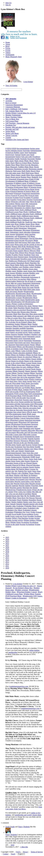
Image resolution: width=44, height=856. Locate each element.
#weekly (8, 518)
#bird (23, 173)
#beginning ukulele (35, 169)
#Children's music (20, 183)
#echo (27, 226)
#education (9, 228)
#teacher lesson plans (21, 484)
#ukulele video (10, 506)
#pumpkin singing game (14, 428)
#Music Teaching (36, 373)
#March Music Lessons (21, 326)
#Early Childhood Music (32, 212)
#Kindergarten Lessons (13, 298)
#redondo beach (18, 437)
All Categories (10, 99)
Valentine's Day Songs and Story (17, 140)
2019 (7, 550)
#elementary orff (11, 236)
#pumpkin (21, 426)
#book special (15, 177)
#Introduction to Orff (12, 285)
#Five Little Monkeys (24, 249)
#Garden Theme (17, 255)
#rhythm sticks (10, 445)
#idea (29, 279)
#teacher (32, 479)
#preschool (9, 416)
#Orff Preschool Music (13, 396)
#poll (39, 408)
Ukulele (8, 137)
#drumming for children (22, 208)
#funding (38, 253)
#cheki (31, 179)
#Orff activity (38, 390)
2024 (7, 539)
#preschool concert (20, 416)
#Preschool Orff (24, 422)
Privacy (25, 852)
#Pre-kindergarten (15, 414)
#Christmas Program (17, 189)
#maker (17, 324)
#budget (23, 177)
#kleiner (35, 306)
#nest (11, 381)
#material (33, 326)
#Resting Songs (34, 441)
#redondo (8, 437)
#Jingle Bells (16, 287)
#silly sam (14, 451)
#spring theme (10, 469)
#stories (8, 473)
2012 (7, 564)
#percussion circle (27, 404)
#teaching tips (27, 488)
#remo (7, 439)
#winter (31, 518)
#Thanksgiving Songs (23, 490)
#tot (27, 498)
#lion (19, 314)
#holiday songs (10, 275)
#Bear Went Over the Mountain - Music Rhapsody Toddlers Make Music (22, 166)
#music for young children (21, 359)
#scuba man (9, 447)
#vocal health (16, 514)
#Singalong (9, 455)
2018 (7, 552)
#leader (27, 308)
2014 (7, 560)
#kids (25, 289)
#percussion (37, 402)
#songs (27, 461)
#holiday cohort (28, 267)
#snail (38, 457)
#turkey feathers (17, 502)
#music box (38, 349)
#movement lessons (22, 345)
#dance (7, 202)
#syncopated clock (22, 479)
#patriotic (37, 400)
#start (39, 471)
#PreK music (31, 414)
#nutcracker (9, 385)
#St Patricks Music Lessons (25, 469)
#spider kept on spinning (20, 467)
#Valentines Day (20, 512)
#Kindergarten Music (23, 294)
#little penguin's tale (20, 316)
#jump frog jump (28, 287)
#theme (34, 494)
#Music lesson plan (18, 365)
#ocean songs (19, 385)
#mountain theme (29, 338)
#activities (26, 151)
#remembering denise (32, 437)
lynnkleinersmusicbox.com (18, 686)
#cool (21, 198)
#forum (11, 253)
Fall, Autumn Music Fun (14, 111)
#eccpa (22, 226)
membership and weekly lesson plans (28, 815)
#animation (32, 153)
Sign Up (8, 3)
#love (20, 318)
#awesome (31, 159)
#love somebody (28, 318)
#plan (40, 406)
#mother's (27, 334)
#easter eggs (9, 224)
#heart (12, 265)
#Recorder (31, 430)
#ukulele (19, 504)
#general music (23, 257)
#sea (24, 447)
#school (35, 445)
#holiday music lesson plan (26, 271)
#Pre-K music (32, 412)
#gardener (27, 255)
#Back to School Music (23, 163)
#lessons (33, 312)
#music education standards (22, 353)
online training (34, 650)
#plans (15, 408)
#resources (24, 441)
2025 (7, 537)
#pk (28, 406)
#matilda (40, 326)
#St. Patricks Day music (23, 471)
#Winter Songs (15, 522)
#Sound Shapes (31, 463)
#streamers (9, 477)
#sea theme (30, 447)
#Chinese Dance (15, 185)
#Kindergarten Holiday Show (26, 296)
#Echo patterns (35, 226)
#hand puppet (35, 261)
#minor (7, 334)
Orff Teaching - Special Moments (17, 123)
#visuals (39, 512)
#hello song (24, 265)
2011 (7, 566)
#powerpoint (27, 410)
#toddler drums (35, 496)
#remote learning (34, 439)
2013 (7, 562)
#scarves (28, 445)
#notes (27, 383)
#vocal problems (27, 514)
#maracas (8, 326)
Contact (5, 854)
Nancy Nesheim (24, 827)
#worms (22, 524)
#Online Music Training (20, 390)
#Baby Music (29, 161)
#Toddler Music (11, 498)
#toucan (32, 498)
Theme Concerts (11, 135)
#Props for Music (11, 426)
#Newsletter (16, 383)
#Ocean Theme (29, 385)
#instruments (35, 283)
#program (34, 424)
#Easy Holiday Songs (22, 224)
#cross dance (21, 200)
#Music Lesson (25, 363)
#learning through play (34, 310)
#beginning (9, 169)
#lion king (25, 314)
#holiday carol (17, 267)
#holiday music (10, 271)
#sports (31, 467)
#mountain (9, 336)
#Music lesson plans (32, 365)
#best (38, 171)
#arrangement (10, 157)
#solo (36, 459)
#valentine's (9, 508)
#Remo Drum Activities (18, 439)
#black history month (18, 175)
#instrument (26, 283)
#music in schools (17, 361)
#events (22, 240)
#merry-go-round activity (19, 332)
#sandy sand (20, 445)
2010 (7, 568)
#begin (36, 167)
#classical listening (16, 191)
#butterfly (35, 177)
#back (12, 163)
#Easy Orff (16, 226)
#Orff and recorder (12, 392)
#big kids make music (13, 173)
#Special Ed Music (18, 465)
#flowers (33, 251)
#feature (14, 247)
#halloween (13, 261)
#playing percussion (29, 408)
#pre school (17, 412)
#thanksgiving (10, 490)
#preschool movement (32, 420)
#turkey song (27, 502)
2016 (7, 556)
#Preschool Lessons (17, 420)
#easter (39, 222)
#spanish (8, 465)
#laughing (21, 308)
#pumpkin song (28, 428)
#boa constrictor (36, 175)
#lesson (8, 312)
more (12, 845)
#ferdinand (30, 247)
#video (33, 512)
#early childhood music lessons (28, 216)
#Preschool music (11, 422)
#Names (13, 379)
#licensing (9, 314)
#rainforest (16, 430)
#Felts (23, 247)
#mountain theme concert (14, 341)
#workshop (25, 522)
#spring (37, 467)
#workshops (34, 522)
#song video (20, 461)
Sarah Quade (10, 827)
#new (16, 381)
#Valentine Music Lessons (33, 506)
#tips (22, 496)
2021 (7, 545)
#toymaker (13, 500)
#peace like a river (11, 402)
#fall (16, 242)
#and (26, 153)
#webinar (37, 516)
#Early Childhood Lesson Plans (21, 211)
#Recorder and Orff (23, 432)
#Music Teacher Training (20, 373)
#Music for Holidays (18, 355)
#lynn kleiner (19, 320)
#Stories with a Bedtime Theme (22, 473)
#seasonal (8, 449)
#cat (40, 177)
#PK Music (34, 406)
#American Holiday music (14, 153)
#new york (36, 381)
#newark (8, 383)
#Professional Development (21, 424)
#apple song (25, 155)
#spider (8, 467)
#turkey (8, 502)
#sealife (37, 447)
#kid (20, 289)
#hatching (33, 263)
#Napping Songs (22, 379)
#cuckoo (30, 200)
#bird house (29, 173)
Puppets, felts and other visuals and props (20, 127)
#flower (26, 251)
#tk (25, 496)
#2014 (9, 148)
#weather (30, 516)
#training (25, 500)
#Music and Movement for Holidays (29, 347)
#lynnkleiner (9, 324)
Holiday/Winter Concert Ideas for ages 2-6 (20, 113)
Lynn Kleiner (28, 82)
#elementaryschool (12, 240)
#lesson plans (25, 312)
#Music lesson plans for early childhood (19, 367)
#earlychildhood (11, 222)
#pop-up (12, 410)
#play (20, 408)
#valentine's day (33, 508)
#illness (33, 279)
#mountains (28, 341)
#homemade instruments (29, 277)
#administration (35, 151)
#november (35, 383)
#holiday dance (16, 269)
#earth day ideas (31, 222)
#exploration (9, 242)
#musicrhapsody (33, 375)
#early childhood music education (17, 214)
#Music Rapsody (19, 371)
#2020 (14, 148)
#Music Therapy (11, 375)
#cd (6, 179)
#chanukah (12, 179)
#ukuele (13, 504)
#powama (19, 410)
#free (17, 253)
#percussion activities (13, 404)
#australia (23, 159)
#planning (9, 408)
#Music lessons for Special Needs (24, 369)
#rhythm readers (33, 443)
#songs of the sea (20, 463)
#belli (23, 171)
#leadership (35, 308)
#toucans (38, 498)
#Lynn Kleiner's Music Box (26, 322)
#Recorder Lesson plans (14, 434)
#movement (9, 343)
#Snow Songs (28, 459)
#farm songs (9, 244)
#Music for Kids (31, 355)
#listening (8, 316)
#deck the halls (35, 202)
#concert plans (33, 195)
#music (32, 345)
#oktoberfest (9, 388)
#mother (20, 334)
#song (13, 461)
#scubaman (18, 447)
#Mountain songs (16, 338)
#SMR (32, 457)
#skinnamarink (16, 457)
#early (17, 210)
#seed (15, 449)
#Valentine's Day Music (13, 510)
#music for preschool (24, 357)
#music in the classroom (32, 361)
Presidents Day (10, 125)
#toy (7, 500)
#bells (28, 171)
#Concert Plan (23, 195)
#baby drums (19, 161)
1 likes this (24, 847)
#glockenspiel (15, 259)
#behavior (9, 171)
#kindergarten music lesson (15, 300)
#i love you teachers (19, 279)
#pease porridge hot (26, 402)
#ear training (9, 210)
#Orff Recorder (27, 396)
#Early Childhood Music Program (17, 218)
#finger (36, 247)
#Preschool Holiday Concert (15, 418)
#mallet (34, 324)
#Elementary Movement (21, 230)
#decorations (9, 204)
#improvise (20, 281)
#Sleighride (26, 457)
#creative (13, 200)
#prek (24, 414)
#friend (21, 253)
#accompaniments (23, 148)
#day (27, 202)
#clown (8, 195)
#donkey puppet (11, 206)
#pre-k (24, 412)
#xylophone (30, 524)
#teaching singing (15, 488)
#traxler (39, 500)
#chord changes (27, 185)
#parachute (18, 400)
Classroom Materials (12, 107)
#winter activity (17, 520)
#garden (8, 255)
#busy (29, 177)
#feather (8, 247)
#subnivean (17, 477)
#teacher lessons (35, 484)
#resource (16, 441)
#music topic (22, 375)
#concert (14, 195)
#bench (33, 171)
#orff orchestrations (35, 394)
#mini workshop (34, 332)
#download (21, 206)
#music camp (10, 351)
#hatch (27, 263)
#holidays (17, 277)
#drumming (9, 208)
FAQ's (18, 852)
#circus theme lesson (32, 189)
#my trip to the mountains (26, 377)
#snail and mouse (11, 459)
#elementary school (12, 238)
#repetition (9, 441)
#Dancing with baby (18, 202)
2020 (7, 548)
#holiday (31, 265)
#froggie (32, 253)
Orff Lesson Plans (11, 121)
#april (32, 155)
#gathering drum (11, 257)
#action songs (35, 148)
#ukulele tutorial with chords (33, 504)
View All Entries (11, 85)
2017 (7, 554)
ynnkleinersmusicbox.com (30, 708)
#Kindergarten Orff (18, 302)
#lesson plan (15, 312)
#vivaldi (8, 514)
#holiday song (34, 273)
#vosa (25, 516)
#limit (15, 314)
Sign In (8, 5)
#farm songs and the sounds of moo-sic (28, 244)
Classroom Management (14, 105)
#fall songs (31, 242)
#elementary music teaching (25, 234)
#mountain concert (20, 336)
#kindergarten (10, 294)
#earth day (21, 222)
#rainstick (23, 430)
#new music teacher (25, 381)
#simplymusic (29, 451)
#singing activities (27, 455)
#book (7, 177)
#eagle (38, 208)
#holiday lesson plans (30, 269)
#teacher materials (11, 486)
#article (18, 157)
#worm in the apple (12, 524)
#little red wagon (33, 316)
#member (8, 328)
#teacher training (24, 486)
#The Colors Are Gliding (22, 492)
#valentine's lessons (30, 510)
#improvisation (10, 281)
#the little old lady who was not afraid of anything (23, 493)
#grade (34, 259)
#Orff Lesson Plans (21, 394)
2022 (7, 543)
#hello (17, 265)
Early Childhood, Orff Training (16, 109)
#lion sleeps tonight (36, 314)
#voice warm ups (16, 516)
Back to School (10, 103)
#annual (18, 155)
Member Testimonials (13, 115)
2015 (7, 558)
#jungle (36, 287)
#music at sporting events (14, 349)
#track (19, 500)
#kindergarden (29, 291)
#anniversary (10, 155)
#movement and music (22, 343)
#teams (35, 488)
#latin (15, 308)
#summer (25, 477)
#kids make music (33, 289)
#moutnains (36, 341)
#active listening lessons (13, 151)
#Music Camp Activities (23, 351)
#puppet (37, 428)
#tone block (21, 498)
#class (7, 191)
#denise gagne (20, 204)
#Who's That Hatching (20, 518)
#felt (19, 247)
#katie (17, 289)
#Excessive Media (31, 240)
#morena (14, 334)
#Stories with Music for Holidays (25, 475)
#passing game (28, 400)
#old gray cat (19, 388)
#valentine (20, 506)
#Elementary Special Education (31, 238)
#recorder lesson (36, 432)
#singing (17, 455)
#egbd (16, 228)
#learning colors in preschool (15, 310)
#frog (26, 253)
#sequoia (20, 449)
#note (23, 383)
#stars (34, 471)
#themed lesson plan (12, 496)
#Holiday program (22, 273)
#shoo (36, 449)
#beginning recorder (21, 169)
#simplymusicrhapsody (13, 453)
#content (16, 198)
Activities (8, 101)
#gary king (35, 255)
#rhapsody (9, 443)
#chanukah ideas (23, 179)
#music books (29, 349)
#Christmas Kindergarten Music (16, 187)
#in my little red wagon (13, 283)
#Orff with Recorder (19, 398)
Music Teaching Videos (13, 117)
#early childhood (26, 210)
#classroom (18, 193)
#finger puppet (10, 249)
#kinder (20, 291)
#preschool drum (33, 416)
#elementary (23, 228)
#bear (13, 165)
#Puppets (8, 430)
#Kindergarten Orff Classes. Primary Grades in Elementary (22, 303)
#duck (33, 208)
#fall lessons (22, 242)
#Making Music (26, 324)
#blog (28, 175)
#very (28, 512)
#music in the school (12, 363)
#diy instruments (31, 204)
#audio (17, 159)
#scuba (40, 445)
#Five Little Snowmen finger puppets (22, 250)
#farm (38, 242)
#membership (10, 330)
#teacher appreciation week (24, 481)
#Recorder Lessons (30, 434)
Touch (13, 854)
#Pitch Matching (20, 406)
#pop (7, 410)
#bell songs (17, 171)
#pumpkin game (31, 426)
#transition (32, 500)
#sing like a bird (32, 453)
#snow (20, 459)
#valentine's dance (20, 508)
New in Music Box (12, 119)
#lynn (12, 320)
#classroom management (30, 193)
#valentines (9, 512)
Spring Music (10, 131)
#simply (21, 451)
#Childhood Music (22, 181)
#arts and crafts (26, 157)
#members (30, 328)
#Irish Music (25, 285)
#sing (24, 453)
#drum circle (30, 206)
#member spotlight (19, 328)
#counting (27, 198)
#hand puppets (10, 263)
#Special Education (33, 465)
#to (28, 496)
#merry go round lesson (23, 330)
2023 (7, 541)
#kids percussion (11, 291)
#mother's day (36, 334)
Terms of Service (37, 852)
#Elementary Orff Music (26, 236)
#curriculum (37, 200)
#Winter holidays (30, 520)
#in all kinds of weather (33, 281)
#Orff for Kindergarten (27, 392)
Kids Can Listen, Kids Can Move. (23, 808)
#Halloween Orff (24, 261)
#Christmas (37, 185)
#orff (31, 390)
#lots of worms (12, 318)
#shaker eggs (28, 449)
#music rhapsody (31, 371)
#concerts (8, 198)
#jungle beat (9, 289)
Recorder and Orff (12, 129)
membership (12, 652)
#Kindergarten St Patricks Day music (18, 306)
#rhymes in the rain (20, 443)
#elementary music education (20, 232)
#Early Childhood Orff (24, 220)
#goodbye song (25, 259)
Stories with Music (12, 133)
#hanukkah (20, 263)
